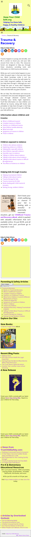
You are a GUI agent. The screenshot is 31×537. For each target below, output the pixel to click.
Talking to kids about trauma (12, 177)
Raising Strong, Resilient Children (14, 316)
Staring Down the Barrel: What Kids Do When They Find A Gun (14, 362)
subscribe (26, 479)
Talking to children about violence (14, 155)
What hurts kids (8, 129)
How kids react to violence (11, 153)
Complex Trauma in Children (12, 293)
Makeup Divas (6, 356)
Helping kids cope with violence (13, 149)
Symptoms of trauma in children (13, 131)
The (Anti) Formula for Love (11, 522)
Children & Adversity (10, 300)
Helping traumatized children (12, 175)
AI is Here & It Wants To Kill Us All (12, 526)
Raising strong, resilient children (13, 187)
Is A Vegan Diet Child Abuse (11, 463)
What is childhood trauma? (11, 121)
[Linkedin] (12, 50)
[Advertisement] (15, 262)
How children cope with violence (13, 151)
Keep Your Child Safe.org (11, 18)
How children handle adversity (12, 127)
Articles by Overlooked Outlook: (13, 517)
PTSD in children (8, 133)
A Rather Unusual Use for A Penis (13, 524)
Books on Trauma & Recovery (13, 290)
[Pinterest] (15, 50)
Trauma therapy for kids (10, 179)
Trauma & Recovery (8, 288)
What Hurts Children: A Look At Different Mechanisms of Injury (16, 298)
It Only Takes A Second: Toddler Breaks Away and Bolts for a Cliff (14, 455)
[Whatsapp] (25, 50)
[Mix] (22, 50)
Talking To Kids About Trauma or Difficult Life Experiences (16, 312)
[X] (5, 50)
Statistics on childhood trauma (13, 125)
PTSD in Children (8, 304)
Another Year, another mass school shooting (13, 367)
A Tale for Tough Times (8, 326)
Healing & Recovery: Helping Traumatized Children (16, 308)
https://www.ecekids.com (13, 479)
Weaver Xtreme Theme (24, 535)
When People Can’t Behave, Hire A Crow (15, 527)
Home (4, 35)
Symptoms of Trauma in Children (14, 302)
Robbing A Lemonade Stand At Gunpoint (15, 452)
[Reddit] (9, 50)
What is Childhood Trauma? (12, 292)
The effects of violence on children (14, 163)
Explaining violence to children (12, 147)
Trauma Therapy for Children (12, 314)
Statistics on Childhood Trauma (13, 295)
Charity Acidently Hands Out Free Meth (14, 461)
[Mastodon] (19, 50)
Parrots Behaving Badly (9, 520)
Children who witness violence (12, 145)
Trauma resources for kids (11, 181)
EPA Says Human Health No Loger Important (13, 358)
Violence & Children (9, 306)
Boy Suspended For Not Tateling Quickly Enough (15, 458)
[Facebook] (2, 50)
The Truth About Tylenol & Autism (13, 364)
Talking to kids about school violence (14, 157)
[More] (2, 54)
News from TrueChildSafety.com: (12, 448)
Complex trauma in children (12, 123)
